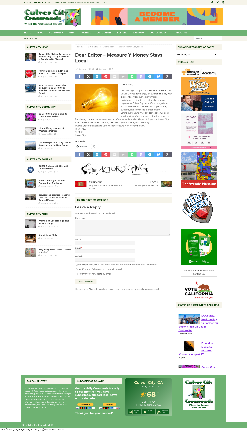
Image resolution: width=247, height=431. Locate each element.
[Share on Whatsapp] (132, 76)
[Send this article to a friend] (114, 76)
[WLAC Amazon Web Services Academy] (199, 109)
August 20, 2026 (46, 203)
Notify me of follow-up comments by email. (100, 269)
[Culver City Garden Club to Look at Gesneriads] (30, 117)
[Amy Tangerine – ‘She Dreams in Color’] (30, 252)
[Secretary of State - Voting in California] (199, 297)
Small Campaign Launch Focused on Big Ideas (51, 181)
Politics (86, 32)
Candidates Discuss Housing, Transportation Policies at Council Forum (54, 197)
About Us (181, 32)
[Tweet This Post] (88, 76)
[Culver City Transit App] (199, 263)
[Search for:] (208, 38)
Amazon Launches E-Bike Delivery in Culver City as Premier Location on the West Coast (54, 89)
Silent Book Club (47, 235)
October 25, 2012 (86, 69)
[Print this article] (123, 76)
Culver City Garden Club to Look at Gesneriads (52, 115)
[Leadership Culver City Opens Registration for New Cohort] (30, 145)
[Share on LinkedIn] (97, 76)
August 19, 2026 (46, 96)
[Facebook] (212, 2)
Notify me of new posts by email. (94, 274)
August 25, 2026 (46, 134)
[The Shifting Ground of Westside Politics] (30, 131)
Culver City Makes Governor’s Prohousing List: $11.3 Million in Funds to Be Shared (54, 56)
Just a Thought (160, 32)
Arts (72, 32)
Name (78, 239)
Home (27, 32)
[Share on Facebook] (79, 76)
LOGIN (50, 425)
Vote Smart (104, 32)
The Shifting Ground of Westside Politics (51, 129)
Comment (80, 218)
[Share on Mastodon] (141, 76)
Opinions (103, 69)
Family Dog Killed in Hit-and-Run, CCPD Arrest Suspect (53, 72)
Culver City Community (41, 107)
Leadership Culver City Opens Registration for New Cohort (54, 143)
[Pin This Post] (105, 76)
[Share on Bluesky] (158, 76)
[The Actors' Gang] (123, 174)
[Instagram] (223, 2)
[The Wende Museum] (199, 186)
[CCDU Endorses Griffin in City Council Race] (30, 169)
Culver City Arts (37, 214)
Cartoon (138, 32)
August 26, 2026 (46, 120)
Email (78, 248)
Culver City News (37, 47)
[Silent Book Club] (30, 238)
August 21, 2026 (46, 62)
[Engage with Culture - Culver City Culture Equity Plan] (199, 147)
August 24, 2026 (47, 148)
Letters (122, 32)
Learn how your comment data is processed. (136, 289)
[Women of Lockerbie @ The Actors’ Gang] (30, 224)
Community (56, 32)
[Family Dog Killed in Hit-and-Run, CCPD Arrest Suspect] (30, 74)
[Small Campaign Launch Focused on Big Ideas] (30, 183)
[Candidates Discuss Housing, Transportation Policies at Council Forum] (30, 198)
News (40, 32)
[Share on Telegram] (149, 76)
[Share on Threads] (167, 76)
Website (79, 256)
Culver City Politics (39, 159)
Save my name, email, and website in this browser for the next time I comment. (118, 264)
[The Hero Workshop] (199, 225)
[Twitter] (217, 2)
